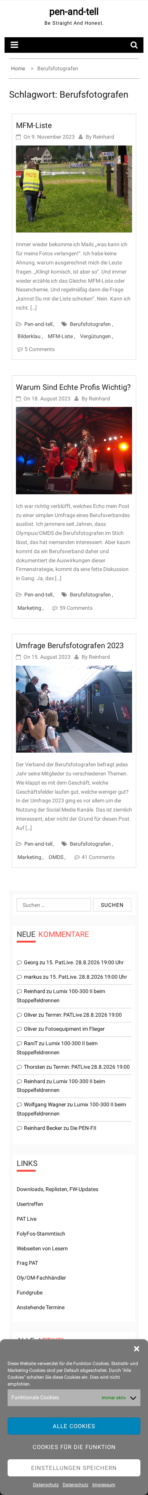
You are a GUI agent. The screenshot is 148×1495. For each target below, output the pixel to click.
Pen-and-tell (38, 324)
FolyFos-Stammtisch (41, 1234)
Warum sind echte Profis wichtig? (73, 387)
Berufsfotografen (90, 324)
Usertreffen (30, 1204)
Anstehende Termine (41, 1307)
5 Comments (40, 349)
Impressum (103, 1484)
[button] (136, 1349)
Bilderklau (29, 336)
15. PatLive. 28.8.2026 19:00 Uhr (85, 962)
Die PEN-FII (83, 1128)
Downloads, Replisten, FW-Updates (57, 1189)
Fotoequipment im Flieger (75, 1029)
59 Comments (76, 608)
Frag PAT (27, 1263)
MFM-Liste (34, 125)
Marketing (29, 608)
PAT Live (26, 1219)
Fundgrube (30, 1292)
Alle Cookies (74, 1426)
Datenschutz (46, 1484)
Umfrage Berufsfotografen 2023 (70, 645)
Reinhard (103, 137)
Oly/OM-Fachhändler (41, 1278)
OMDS (56, 857)
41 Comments (98, 857)
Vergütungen (95, 336)
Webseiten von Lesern (42, 1248)
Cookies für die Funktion (74, 1447)
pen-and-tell (74, 11)
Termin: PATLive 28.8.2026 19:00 (83, 1015)
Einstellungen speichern (74, 1468)
